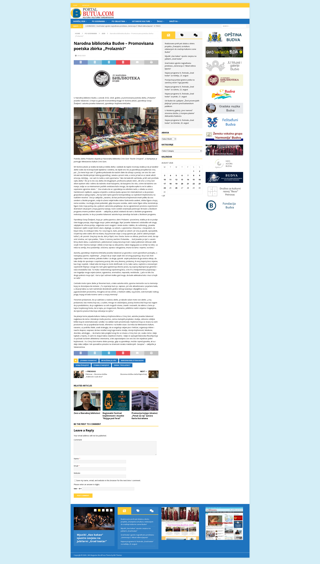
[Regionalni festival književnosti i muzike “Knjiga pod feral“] (116, 401)
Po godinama (98, 21)
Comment (78, 440)
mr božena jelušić (108, 360)
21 (188, 183)
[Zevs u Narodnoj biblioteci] (87, 401)
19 (176, 183)
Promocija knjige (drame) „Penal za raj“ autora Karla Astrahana (145, 416)
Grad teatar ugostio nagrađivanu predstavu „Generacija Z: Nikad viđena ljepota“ (180, 66)
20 (182, 183)
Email (76, 466)
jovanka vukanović (88, 360)
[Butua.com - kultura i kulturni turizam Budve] (92, 17)
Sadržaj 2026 (79, 21)
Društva (173, 21)
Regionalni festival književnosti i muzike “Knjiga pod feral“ (113, 416)
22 (194, 183)
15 (194, 179)
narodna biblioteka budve (132, 360)
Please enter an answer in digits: (87, 484)
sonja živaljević (82, 365)
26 (176, 188)
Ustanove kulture (141, 21)
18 (170, 183)
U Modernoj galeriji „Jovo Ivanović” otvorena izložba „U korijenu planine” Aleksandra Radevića (180, 113)
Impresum (85, 5)
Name (76, 458)
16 (199, 179)
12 (176, 179)
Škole (159, 21)
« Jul (163, 195)
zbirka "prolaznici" (122, 365)
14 (188, 179)
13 (182, 179)
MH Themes (117, 555)
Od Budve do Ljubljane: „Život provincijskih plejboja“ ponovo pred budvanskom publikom (182, 103)
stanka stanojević (101, 365)
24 (165, 188)
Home (75, 5)
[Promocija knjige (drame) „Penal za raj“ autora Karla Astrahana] (145, 401)
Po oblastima (118, 21)
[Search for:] (233, 26)
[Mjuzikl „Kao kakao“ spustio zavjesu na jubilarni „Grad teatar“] (94, 518)
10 (165, 179)
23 (199, 183)
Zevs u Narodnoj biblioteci (87, 413)
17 (165, 183)
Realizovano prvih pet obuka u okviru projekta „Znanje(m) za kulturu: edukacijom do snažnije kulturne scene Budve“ (137, 521)
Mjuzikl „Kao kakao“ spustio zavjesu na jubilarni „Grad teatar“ (92, 538)
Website (77, 473)
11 (170, 179)
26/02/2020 (81, 55)
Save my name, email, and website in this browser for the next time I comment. (108, 480)
